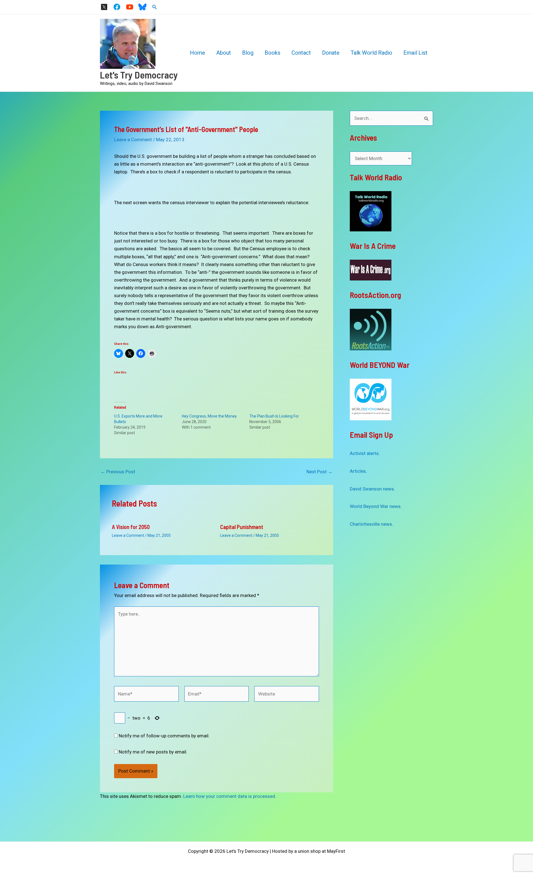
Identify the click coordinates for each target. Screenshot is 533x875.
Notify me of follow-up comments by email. (164, 736)
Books (272, 52)
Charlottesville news (371, 524)
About (223, 52)
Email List (415, 52)
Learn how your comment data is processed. (229, 796)
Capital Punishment (241, 527)
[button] (154, 7)
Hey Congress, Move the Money (209, 416)
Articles (358, 471)
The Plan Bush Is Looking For (274, 416)
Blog (247, 52)
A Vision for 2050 (131, 527)
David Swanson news (372, 489)
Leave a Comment (133, 139)
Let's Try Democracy (139, 74)
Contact (301, 52)
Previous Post (117, 471)
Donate (331, 52)
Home (197, 52)
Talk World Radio (371, 52)
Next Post (319, 471)
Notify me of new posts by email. (153, 752)
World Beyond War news (375, 506)
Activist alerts (364, 453)
